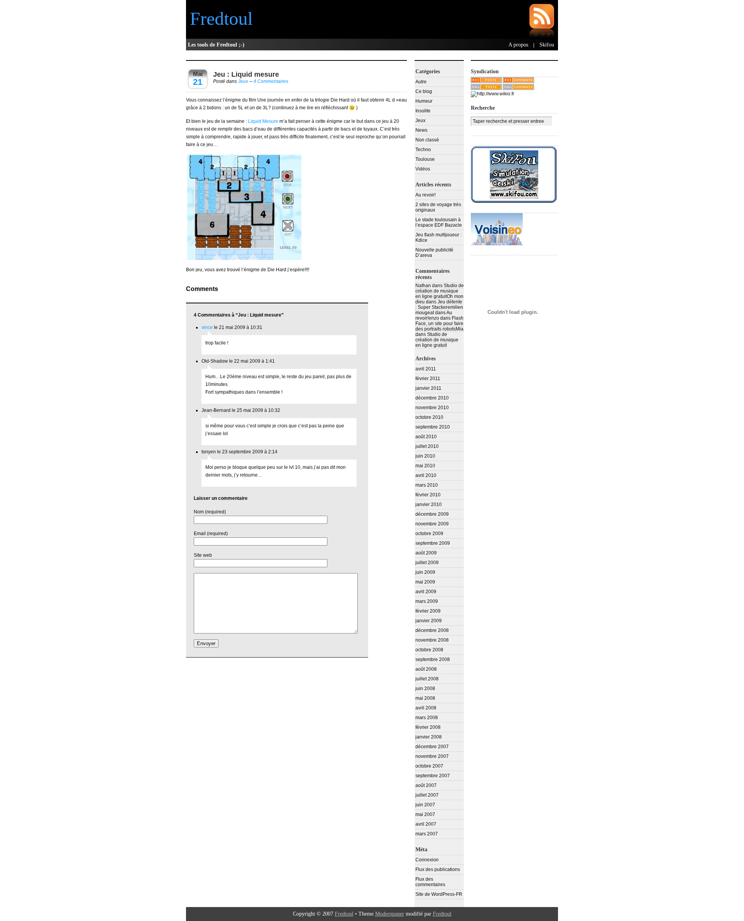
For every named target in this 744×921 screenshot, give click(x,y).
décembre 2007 (432, 746)
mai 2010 (425, 465)
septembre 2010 (432, 427)
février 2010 (428, 495)
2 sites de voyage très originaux (438, 207)
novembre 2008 (432, 640)
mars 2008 (426, 717)
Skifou (546, 45)
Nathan (423, 285)
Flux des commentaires (430, 881)
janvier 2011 (428, 388)
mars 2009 (426, 601)
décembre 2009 (432, 514)
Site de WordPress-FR (438, 894)
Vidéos (422, 169)
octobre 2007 (429, 766)
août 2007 (426, 785)
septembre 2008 (432, 659)
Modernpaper (389, 914)
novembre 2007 (432, 756)
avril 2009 (425, 591)
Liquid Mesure (262, 121)
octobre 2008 (429, 649)
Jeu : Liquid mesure (246, 74)
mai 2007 (425, 814)
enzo (434, 318)
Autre (421, 81)
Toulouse (425, 159)
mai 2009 (425, 582)
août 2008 (426, 669)
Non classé (427, 140)
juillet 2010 (427, 446)
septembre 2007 (432, 775)
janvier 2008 (428, 737)
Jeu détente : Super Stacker (438, 304)
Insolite (423, 111)
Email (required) (211, 533)
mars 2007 (426, 834)
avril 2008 (425, 708)
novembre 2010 (432, 407)
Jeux (243, 81)
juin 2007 (425, 804)
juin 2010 (425, 456)
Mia (459, 329)
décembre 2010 (432, 398)
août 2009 (426, 553)
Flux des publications (437, 869)
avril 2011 (425, 369)
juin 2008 (425, 688)
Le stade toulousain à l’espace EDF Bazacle (438, 222)
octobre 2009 (429, 533)
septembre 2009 (432, 543)
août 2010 (426, 436)
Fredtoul (221, 18)
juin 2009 (425, 572)
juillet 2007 (427, 795)
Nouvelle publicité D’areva (434, 252)
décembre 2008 (432, 630)
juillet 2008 (427, 679)
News (421, 130)
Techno (423, 149)
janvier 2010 (428, 504)
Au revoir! (425, 195)
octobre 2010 (429, 417)
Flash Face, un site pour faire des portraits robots (439, 323)
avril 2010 (425, 475)
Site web (203, 555)
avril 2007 (425, 824)
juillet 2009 (427, 562)
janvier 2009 (428, 620)
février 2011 (427, 378)
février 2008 (428, 727)
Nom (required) (210, 512)
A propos (518, 45)
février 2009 (428, 611)
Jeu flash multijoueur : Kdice (438, 237)
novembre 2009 (432, 524)
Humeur (423, 101)
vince (207, 327)
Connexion (427, 859)
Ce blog (423, 91)
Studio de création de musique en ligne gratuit (439, 291)
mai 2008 (425, 698)
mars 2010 (426, 485)
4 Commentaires (270, 81)
